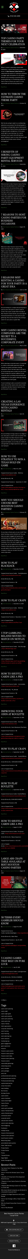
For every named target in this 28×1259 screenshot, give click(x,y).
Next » (5, 1000)
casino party (4, 1105)
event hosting (4, 1031)
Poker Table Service (6, 1145)
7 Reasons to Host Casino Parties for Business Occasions (13, 219)
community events (6, 1115)
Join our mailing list (15, 1229)
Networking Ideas (5, 1140)
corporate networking (7, 1028)
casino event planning (7, 1008)
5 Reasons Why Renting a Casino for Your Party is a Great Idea (14, 282)
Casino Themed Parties (7, 1110)
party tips (3, 1073)
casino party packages (7, 1108)
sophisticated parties (6, 1083)
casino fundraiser (5, 1098)
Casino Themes (5, 1023)
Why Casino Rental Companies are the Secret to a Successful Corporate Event (14, 336)
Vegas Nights (4, 1158)
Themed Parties (5, 1155)
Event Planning (5, 1033)
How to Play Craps (13, 600)
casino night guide (6, 1013)
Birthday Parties (5, 1093)
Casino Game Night (6, 1100)
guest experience (5, 1046)
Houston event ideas (6, 1056)
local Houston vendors (7, 1138)
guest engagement (6, 1043)
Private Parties (5, 1150)
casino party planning (7, 1018)
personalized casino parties (8, 1143)
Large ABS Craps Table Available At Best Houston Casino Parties (13, 863)
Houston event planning (7, 1058)
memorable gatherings (7, 1063)
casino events (4, 1095)
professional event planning (8, 1076)
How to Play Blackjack (9, 564)
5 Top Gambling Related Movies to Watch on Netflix (13, 636)
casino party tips (5, 1021)
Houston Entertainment (7, 1133)
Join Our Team (14, 1235)
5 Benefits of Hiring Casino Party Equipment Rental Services (12, 156)
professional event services (8, 1078)
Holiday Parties (5, 1130)
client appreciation (6, 1026)
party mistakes (5, 1068)
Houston (3, 1048)
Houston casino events (7, 1051)
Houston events (5, 1061)
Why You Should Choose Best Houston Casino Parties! (12, 504)
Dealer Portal (14, 1241)
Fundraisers (4, 1128)
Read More (4, 87)
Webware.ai (17, 1249)
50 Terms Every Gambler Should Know (12, 920)
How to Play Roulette (9, 785)
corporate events (5, 1118)
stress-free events (6, 1085)
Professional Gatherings (7, 1080)
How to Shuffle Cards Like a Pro (12, 675)
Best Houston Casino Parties (15, 71)
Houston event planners (7, 1135)
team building (4, 1088)
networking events (6, 1066)
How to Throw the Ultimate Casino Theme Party (13, 97)
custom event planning (7, 1123)
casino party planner (6, 1016)
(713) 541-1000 (15, 16)
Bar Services (4, 1090)
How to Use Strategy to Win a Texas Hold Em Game (13, 461)
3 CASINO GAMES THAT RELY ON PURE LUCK (13, 961)
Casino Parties (5, 1103)
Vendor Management (6, 1160)
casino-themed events (7, 1113)
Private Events (5, 1148)
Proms (3, 1153)
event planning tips (6, 1036)
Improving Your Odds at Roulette (12, 712)
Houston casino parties (7, 1053)
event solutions (5, 1038)
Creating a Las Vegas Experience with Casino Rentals (13, 406)
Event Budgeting (5, 1125)
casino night (4, 1011)
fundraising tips (5, 1041)
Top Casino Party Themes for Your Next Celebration (13, 41)
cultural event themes (7, 1120)
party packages (5, 1071)
